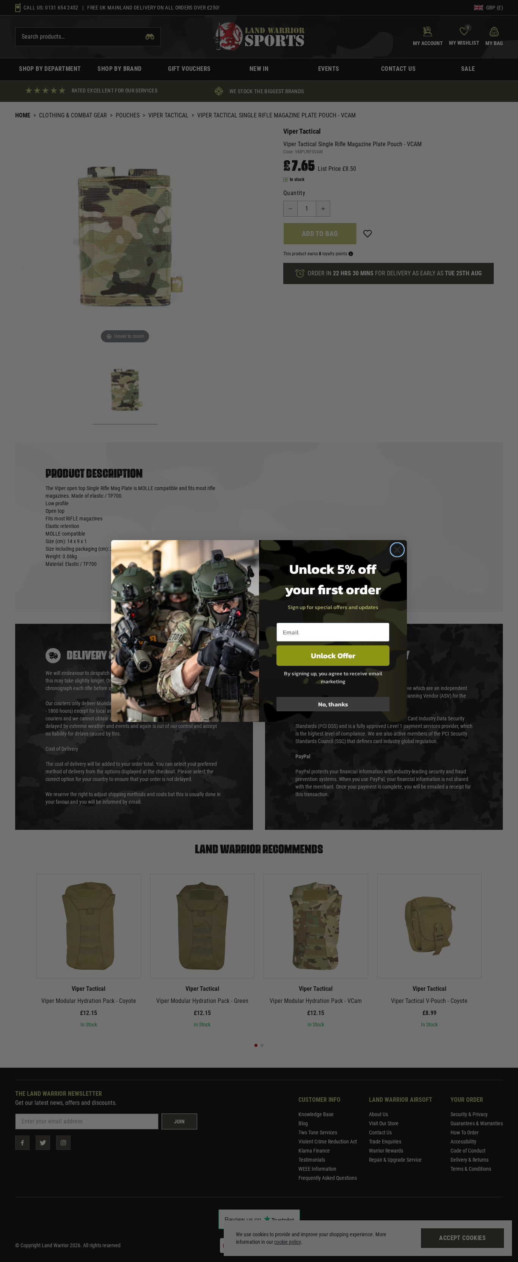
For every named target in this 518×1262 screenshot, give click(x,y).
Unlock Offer (333, 655)
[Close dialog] (397, 549)
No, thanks (333, 704)
